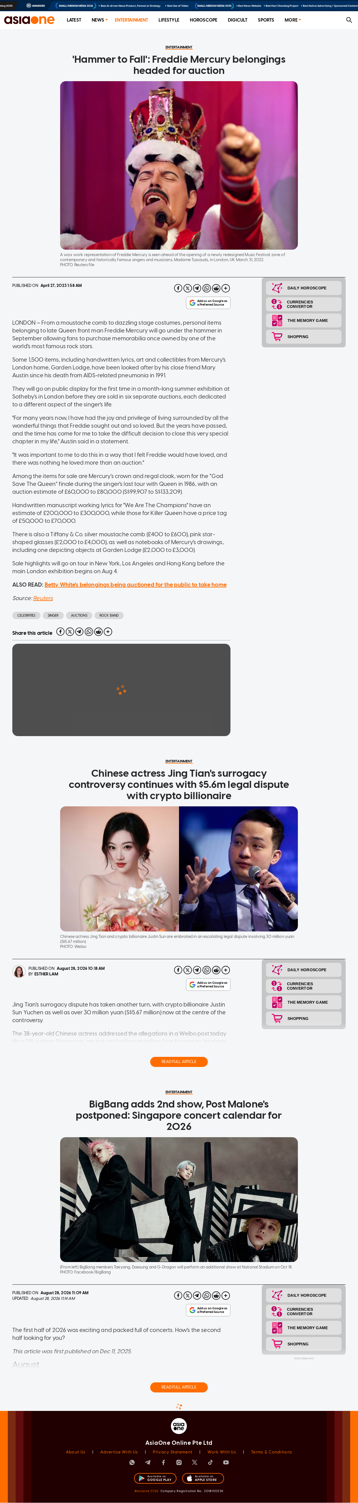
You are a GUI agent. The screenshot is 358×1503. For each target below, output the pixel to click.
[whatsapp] (206, 288)
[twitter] (187, 288)
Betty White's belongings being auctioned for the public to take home (136, 584)
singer (53, 615)
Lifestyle (169, 20)
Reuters (43, 598)
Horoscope (203, 20)
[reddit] (216, 288)
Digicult (237, 20)
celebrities (26, 615)
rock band (109, 615)
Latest (74, 20)
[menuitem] (74, 20)
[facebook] (178, 288)
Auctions (79, 615)
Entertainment (131, 20)
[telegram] (197, 288)
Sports (266, 20)
